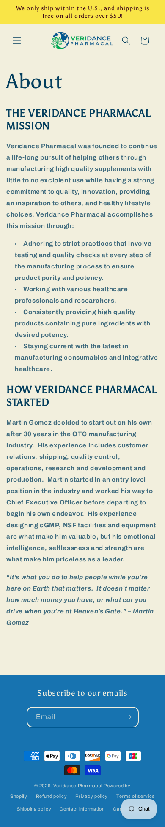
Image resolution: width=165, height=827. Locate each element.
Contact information (82, 808)
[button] (17, 40)
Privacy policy (91, 796)
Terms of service (135, 796)
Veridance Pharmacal (77, 785)
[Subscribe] (128, 717)
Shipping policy (34, 808)
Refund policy (51, 796)
